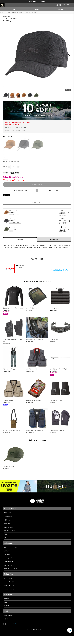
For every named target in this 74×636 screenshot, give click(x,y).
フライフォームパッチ (55, 308)
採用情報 (6, 606)
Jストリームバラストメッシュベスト (35, 430)
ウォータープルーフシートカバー (34, 339)
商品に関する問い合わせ (20, 190)
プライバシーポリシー (9, 565)
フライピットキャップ (8, 467)
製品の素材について (9, 527)
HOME (2, 12)
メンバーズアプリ (8, 558)
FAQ (5, 538)
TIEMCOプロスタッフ (9, 585)
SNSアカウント (8, 578)
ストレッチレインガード (56, 400)
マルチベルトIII (54, 339)
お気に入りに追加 (53, 190)
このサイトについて (9, 561)
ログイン (6, 619)
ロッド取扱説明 (8, 516)
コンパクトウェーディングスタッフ (58, 369)
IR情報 (5, 602)
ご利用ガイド (7, 551)
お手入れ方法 (7, 520)
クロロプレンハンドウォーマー (57, 430)
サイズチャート (7, 554)
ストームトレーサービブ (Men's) (11, 369)
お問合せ (6, 534)
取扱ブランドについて (9, 530)
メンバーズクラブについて (10, 547)
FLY (14, 9)
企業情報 (6, 598)
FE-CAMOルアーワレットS (33, 400)
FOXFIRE (60, 9)
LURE (37, 9)
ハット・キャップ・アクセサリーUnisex (27, 12)
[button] (5, 56)
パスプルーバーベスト (32, 369)
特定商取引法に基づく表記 (11, 568)
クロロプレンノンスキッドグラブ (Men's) (12, 340)
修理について (7, 523)
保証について (7, 513)
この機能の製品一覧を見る (60, 270)
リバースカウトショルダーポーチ (11, 430)
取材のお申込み (8, 615)
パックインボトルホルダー (33, 308)
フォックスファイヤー (11, 12)
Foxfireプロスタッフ (9, 589)
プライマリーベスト (8, 400)
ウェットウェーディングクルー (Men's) (13, 308)
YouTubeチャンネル (9, 582)
